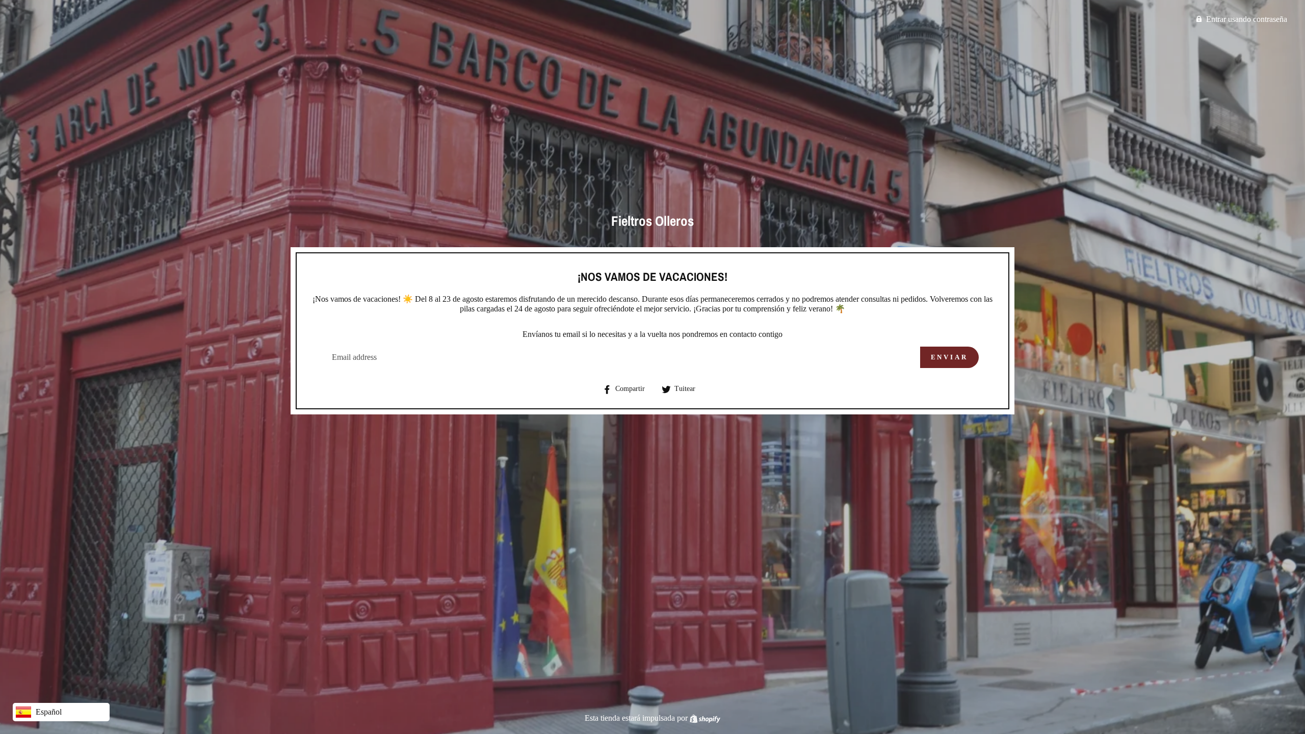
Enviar (949, 357)
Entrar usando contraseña (1246, 19)
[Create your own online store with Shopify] (705, 718)
